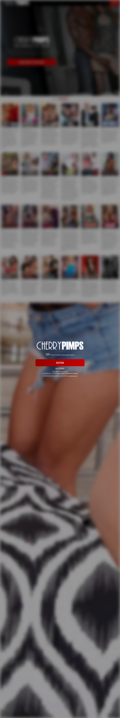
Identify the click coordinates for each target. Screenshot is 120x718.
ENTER (60, 362)
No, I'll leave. (60, 368)
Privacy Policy (60, 373)
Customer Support (72, 375)
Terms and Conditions (72, 373)
